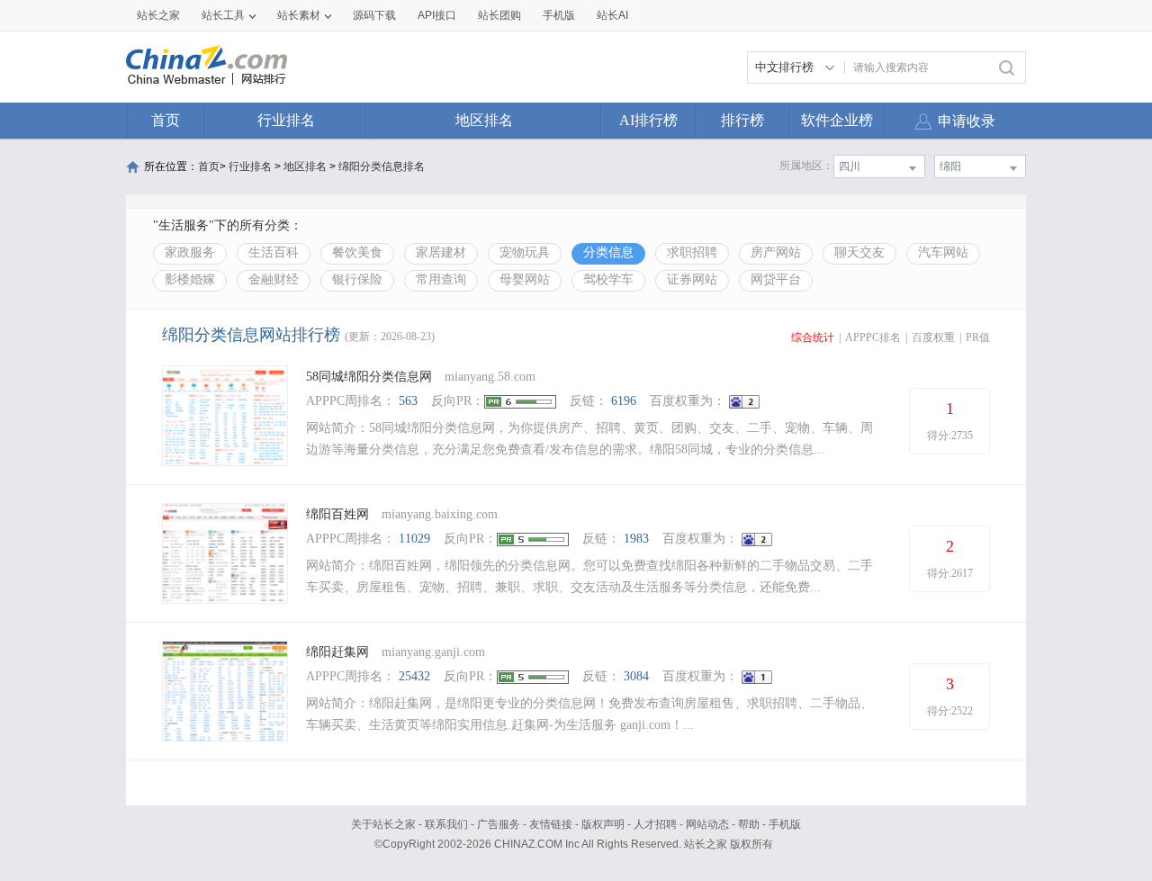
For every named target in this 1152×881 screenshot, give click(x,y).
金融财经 (273, 279)
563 (408, 401)
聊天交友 (859, 252)
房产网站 (776, 252)
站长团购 (499, 15)
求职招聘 (692, 252)
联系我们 (446, 824)
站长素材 (298, 15)
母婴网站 (525, 279)
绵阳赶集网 (337, 652)
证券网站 (692, 279)
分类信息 (608, 252)
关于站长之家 (383, 824)
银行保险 (357, 279)
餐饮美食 (357, 252)
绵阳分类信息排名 (381, 166)
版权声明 (603, 824)
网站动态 (707, 824)
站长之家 (158, 15)
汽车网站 (943, 252)
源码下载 (374, 15)
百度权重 (933, 337)
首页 (165, 120)
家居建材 (441, 252)
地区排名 (484, 120)
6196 (623, 401)
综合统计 (812, 337)
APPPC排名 (873, 337)
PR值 (978, 337)
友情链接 (550, 824)
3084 (636, 676)
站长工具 (223, 15)
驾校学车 (608, 279)
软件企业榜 (837, 120)
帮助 (749, 824)
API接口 (437, 15)
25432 (414, 676)
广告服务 (498, 824)
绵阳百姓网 (337, 514)
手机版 (785, 824)
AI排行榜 (648, 120)
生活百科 (273, 252)
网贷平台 (776, 279)
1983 (636, 538)
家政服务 (190, 252)
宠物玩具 (525, 252)
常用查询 (441, 279)
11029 (414, 538)
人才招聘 (655, 824)
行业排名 (286, 120)
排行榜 (742, 120)
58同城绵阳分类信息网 (369, 376)
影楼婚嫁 (190, 279)
